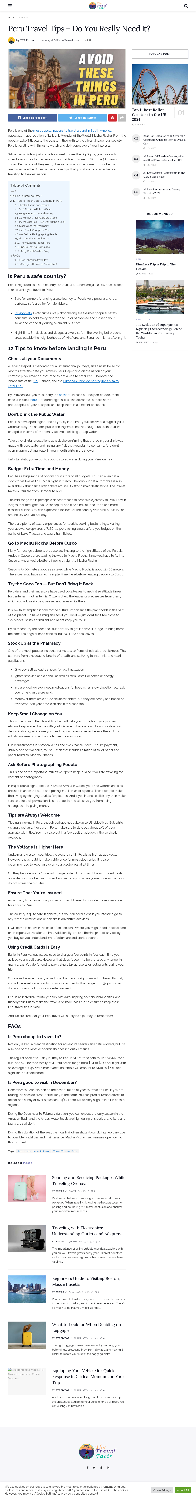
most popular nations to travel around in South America (72, 130)
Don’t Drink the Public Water (35, 209)
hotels (34, 400)
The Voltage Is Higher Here (35, 242)
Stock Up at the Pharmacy (34, 225)
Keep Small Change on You (34, 230)
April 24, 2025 (78, 1191)
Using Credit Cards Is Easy (34, 251)
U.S (35, 381)
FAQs (16, 255)
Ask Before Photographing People (38, 234)
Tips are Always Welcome (33, 238)
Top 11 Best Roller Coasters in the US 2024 (149, 114)
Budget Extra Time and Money (36, 213)
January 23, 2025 (80, 1292)
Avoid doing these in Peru (33, 1151)
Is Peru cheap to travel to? (33, 260)
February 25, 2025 (80, 1241)
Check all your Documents (34, 205)
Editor (60, 1191)
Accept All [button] (183, 1490)
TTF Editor (27, 40)
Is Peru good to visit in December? (38, 264)
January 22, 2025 (86, 1338)
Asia (139, 259)
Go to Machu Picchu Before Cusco (38, 217)
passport (65, 395)
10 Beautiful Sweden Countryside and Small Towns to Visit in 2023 (163, 158)
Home (11, 17)
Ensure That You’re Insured (35, 247)
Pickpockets (23, 313)
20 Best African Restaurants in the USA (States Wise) (164, 174)
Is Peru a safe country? (27, 195)
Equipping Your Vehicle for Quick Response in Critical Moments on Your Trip (88, 1376)
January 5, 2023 (50, 40)
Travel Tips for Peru (65, 1151)
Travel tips (22, 17)
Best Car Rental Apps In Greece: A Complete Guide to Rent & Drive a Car (164, 139)
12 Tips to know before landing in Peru (37, 200)
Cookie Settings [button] (162, 1490)
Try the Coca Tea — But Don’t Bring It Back (42, 221)
